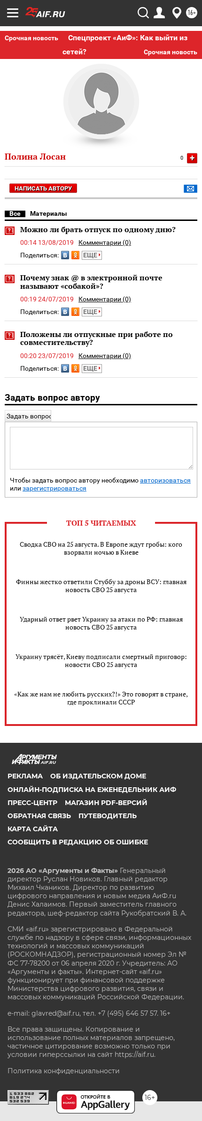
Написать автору (43, 188)
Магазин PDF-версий (106, 803)
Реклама (25, 776)
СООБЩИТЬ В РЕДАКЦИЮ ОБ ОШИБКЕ (78, 842)
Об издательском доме (98, 776)
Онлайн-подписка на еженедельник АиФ (92, 789)
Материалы (48, 213)
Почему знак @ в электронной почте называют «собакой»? (91, 281)
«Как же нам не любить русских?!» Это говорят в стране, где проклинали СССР (101, 698)
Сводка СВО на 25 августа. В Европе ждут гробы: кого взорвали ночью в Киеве (101, 548)
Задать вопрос (29, 416)
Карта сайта (33, 829)
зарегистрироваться (54, 488)
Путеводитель (107, 816)
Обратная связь (39, 816)
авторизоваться (165, 480)
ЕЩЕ (91, 255)
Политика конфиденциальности (64, 1071)
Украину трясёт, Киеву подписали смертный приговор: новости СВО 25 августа (101, 660)
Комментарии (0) (104, 242)
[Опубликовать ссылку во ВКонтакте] (65, 255)
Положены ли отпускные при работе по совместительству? (96, 338)
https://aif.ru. (135, 1054)
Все (15, 213)
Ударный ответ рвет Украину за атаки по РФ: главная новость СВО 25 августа (101, 623)
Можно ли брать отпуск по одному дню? (98, 229)
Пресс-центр (32, 803)
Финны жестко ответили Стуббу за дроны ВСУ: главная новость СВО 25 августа (101, 585)
